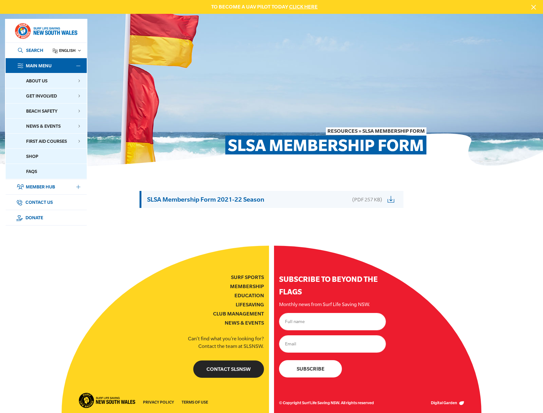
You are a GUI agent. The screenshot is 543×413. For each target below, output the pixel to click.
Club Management (238, 314)
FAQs (31, 171)
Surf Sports (247, 277)
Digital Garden (444, 402)
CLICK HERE (303, 7)
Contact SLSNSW (228, 369)
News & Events (244, 323)
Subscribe (311, 369)
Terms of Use (195, 402)
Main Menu (39, 65)
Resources (342, 131)
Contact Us (39, 202)
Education (249, 296)
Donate (34, 217)
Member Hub (40, 186)
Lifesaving (250, 305)
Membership (247, 286)
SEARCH (34, 50)
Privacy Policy (158, 402)
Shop (32, 156)
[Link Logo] (45, 31)
